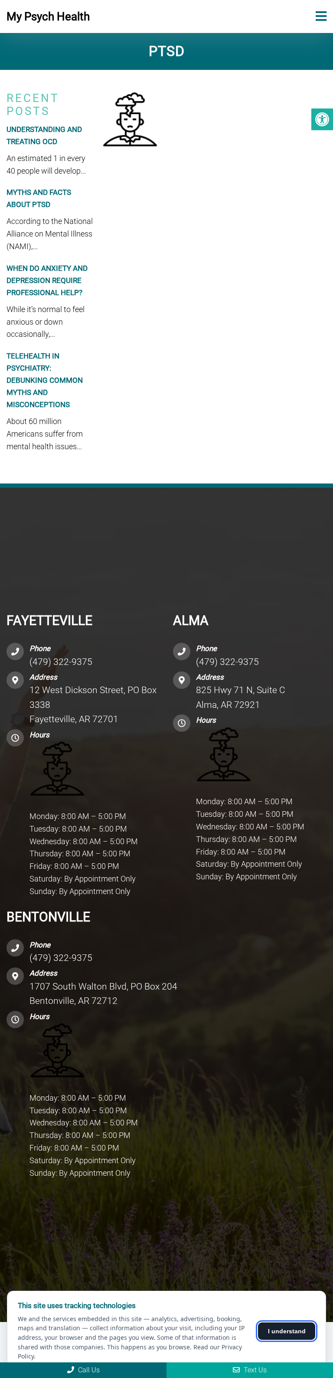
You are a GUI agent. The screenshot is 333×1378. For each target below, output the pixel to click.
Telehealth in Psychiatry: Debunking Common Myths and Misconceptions (45, 380)
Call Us (88, 1370)
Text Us (254, 1370)
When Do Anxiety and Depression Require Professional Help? (47, 280)
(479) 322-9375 (60, 662)
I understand (287, 1331)
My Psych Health (48, 16)
